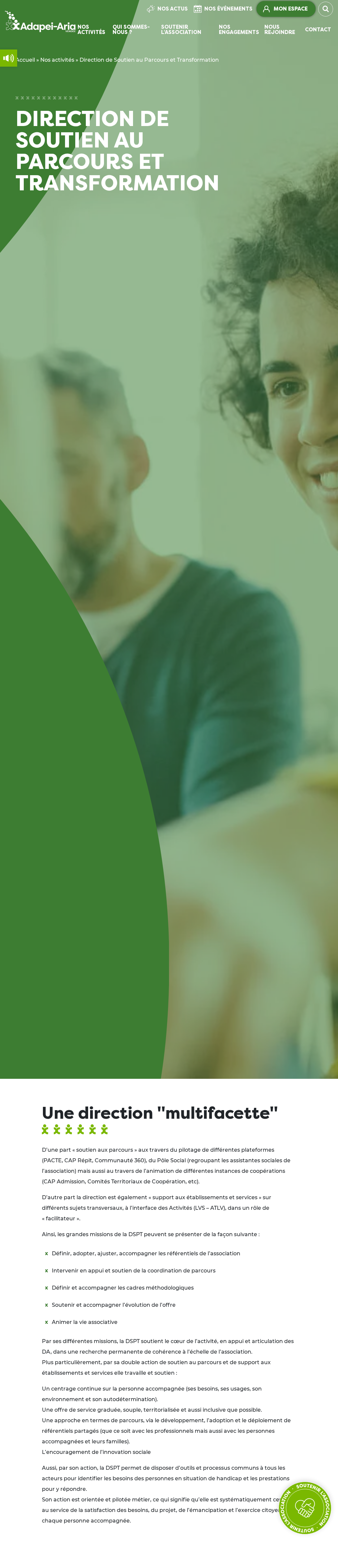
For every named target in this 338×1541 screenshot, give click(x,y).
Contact (318, 29)
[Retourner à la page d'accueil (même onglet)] (40, 21)
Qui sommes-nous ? (131, 29)
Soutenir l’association (181, 29)
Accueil (25, 60)
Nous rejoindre (279, 29)
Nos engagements (239, 29)
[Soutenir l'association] (305, 1508)
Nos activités (91, 29)
